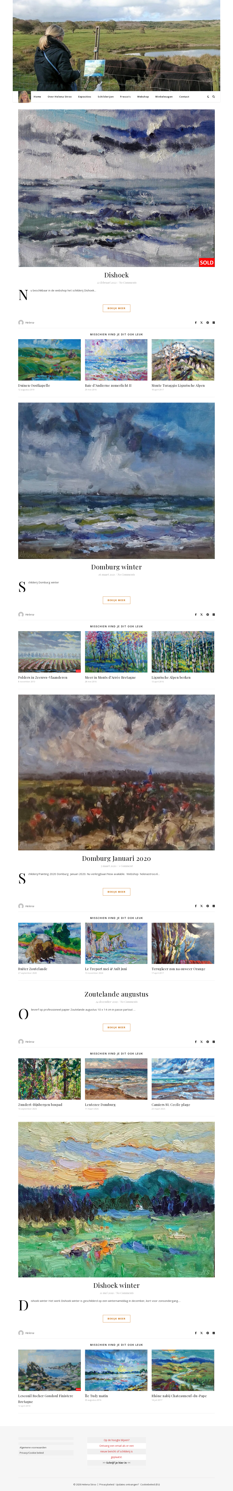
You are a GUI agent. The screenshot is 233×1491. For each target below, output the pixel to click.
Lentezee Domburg (100, 1104)
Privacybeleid (106, 1484)
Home (37, 96)
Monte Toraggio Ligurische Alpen (178, 385)
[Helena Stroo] (24, 96)
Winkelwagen (164, 96)
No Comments (127, 282)
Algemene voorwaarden (33, 1447)
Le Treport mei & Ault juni (106, 969)
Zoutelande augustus (116, 993)
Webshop (143, 96)
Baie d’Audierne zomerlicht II (108, 385)
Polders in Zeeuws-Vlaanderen (42, 677)
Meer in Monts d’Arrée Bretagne (110, 677)
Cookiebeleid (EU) (150, 1484)
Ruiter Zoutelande (33, 969)
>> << (116, 1462)
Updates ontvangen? (127, 1484)
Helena (29, 322)
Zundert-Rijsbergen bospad (40, 1104)
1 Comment (126, 866)
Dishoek (116, 274)
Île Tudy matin (96, 1396)
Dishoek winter (116, 1285)
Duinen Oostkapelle (34, 385)
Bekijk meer (117, 308)
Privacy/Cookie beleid (32, 1452)
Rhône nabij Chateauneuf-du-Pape (179, 1396)
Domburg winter (116, 566)
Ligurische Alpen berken (171, 677)
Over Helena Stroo (60, 96)
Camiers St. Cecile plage (171, 1104)
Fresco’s (125, 96)
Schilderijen (106, 96)
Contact (184, 96)
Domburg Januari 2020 (116, 858)
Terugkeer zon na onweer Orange (178, 969)
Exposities (84, 96)
